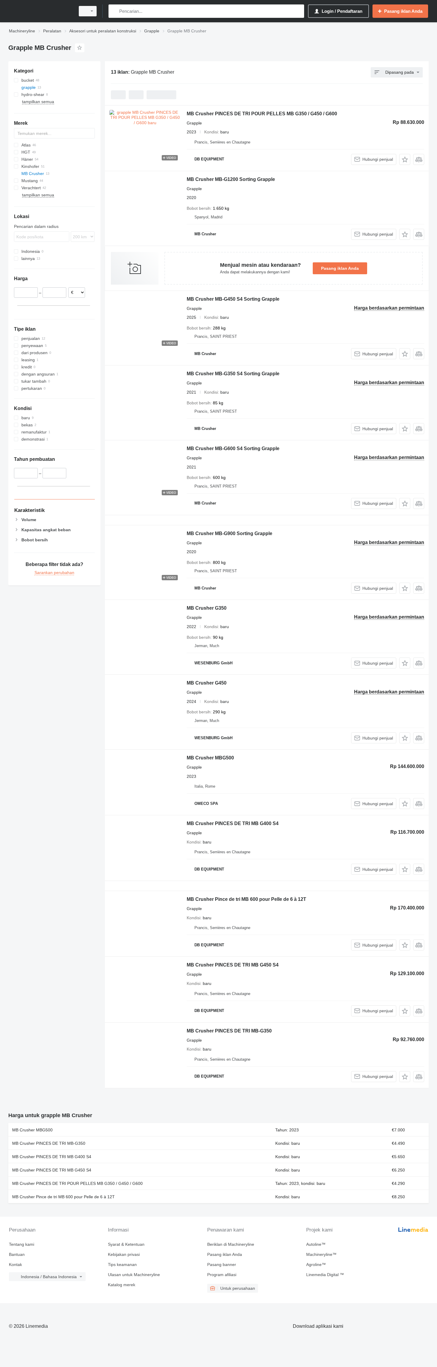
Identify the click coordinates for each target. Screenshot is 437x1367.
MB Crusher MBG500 (210, 757)
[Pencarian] (114, 11)
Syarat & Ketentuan (126, 1244)
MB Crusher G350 (207, 608)
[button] (404, 159)
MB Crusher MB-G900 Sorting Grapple (229, 533)
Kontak (15, 1264)
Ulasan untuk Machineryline (134, 1274)
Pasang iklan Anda (340, 268)
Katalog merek (121, 1284)
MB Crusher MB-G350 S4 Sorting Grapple (233, 373)
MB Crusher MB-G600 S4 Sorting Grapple (233, 448)
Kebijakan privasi (124, 1254)
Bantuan (17, 1254)
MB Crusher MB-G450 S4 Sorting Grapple (233, 299)
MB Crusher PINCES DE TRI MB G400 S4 (233, 823)
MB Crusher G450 (207, 682)
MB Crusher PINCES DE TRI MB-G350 (229, 1030)
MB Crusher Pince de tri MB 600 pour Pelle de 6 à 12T (246, 899)
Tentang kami (21, 1244)
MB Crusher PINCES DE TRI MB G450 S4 (233, 964)
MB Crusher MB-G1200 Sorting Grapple (231, 179)
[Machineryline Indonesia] (40, 11)
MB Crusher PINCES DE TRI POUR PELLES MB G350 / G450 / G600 (262, 113)
